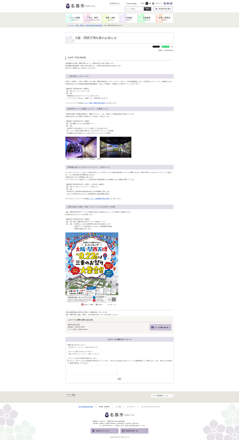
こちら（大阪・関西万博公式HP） (94, 103)
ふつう (81, 347)
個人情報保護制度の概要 (86, 406)
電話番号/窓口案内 (164, 9)
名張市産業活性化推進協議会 (93, 25)
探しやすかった (74, 354)
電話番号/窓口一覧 (132, 431)
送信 (119, 379)
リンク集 (118, 406)
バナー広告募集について (160, 395)
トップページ (71, 25)
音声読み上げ (116, 3)
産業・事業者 (80, 25)
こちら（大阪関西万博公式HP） (100, 198)
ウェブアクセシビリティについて (150, 406)
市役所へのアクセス (102, 431)
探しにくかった (94, 354)
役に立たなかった (92, 347)
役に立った (73, 347)
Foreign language (131, 3)
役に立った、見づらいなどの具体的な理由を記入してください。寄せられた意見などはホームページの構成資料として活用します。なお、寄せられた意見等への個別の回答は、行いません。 (119, 362)
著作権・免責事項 (104, 406)
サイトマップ (131, 406)
